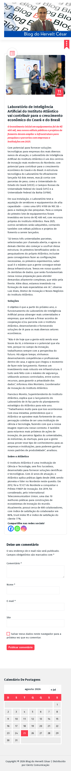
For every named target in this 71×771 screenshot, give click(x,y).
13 (41, 719)
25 (24, 733)
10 (16, 719)
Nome (11, 584)
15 (57, 719)
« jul (53, 689)
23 (8, 733)
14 (49, 719)
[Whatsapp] (17, 528)
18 (24, 726)
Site (9, 617)
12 (32, 719)
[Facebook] (11, 528)
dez (59, 93)
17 (16, 726)
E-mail (11, 601)
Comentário (14, 563)
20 (40, 726)
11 (24, 719)
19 (32, 726)
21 (49, 726)
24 (16, 733)
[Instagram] (24, 528)
